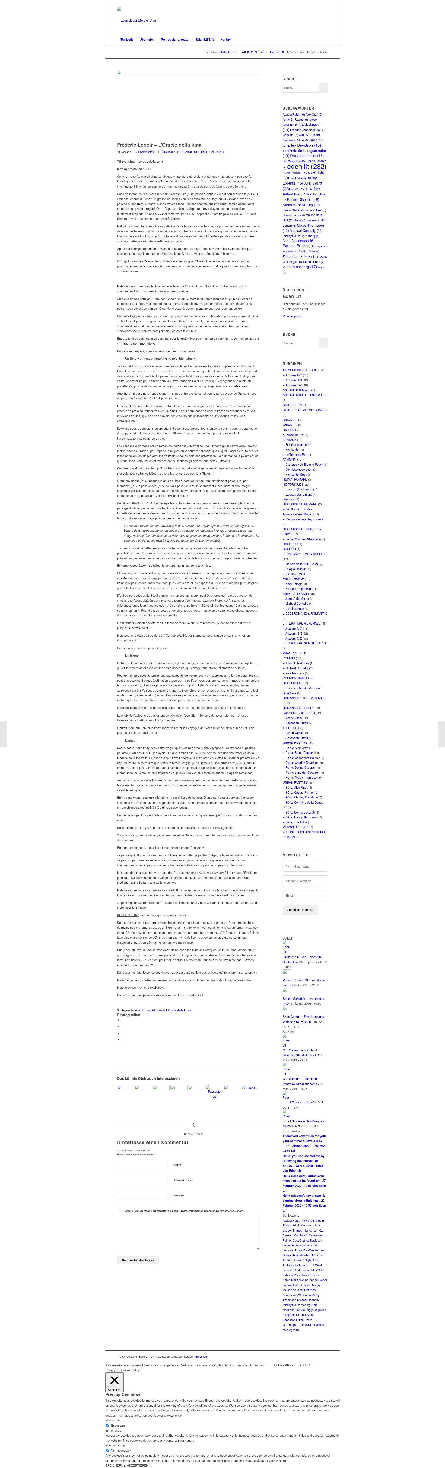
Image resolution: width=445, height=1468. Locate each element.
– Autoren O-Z (292, 385)
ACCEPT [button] (305, 1365)
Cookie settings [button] (283, 1365)
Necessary (118, 1425)
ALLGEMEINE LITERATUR (301, 370)
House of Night (302, 1260)
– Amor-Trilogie (292, 584)
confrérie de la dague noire (300, 1245)
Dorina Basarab (293, 1255)
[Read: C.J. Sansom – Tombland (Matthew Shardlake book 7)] (287, 1045)
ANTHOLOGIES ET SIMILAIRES (305, 395)
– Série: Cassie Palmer (298, 792)
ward (296, 1330)
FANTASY (289, 439)
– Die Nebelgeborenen (297, 469)
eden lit (139, 1010)
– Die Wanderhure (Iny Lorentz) (303, 519)
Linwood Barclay (294, 215)
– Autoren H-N (292, 380)
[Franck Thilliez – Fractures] (441, 734)
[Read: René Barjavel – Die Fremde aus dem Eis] (287, 973)
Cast (316, 139)
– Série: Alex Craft (295, 787)
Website (179, 1195)
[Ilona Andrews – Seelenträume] (196, 1094)
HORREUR (290, 544)
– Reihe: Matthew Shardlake (302, 539)
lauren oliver (315, 210)
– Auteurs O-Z (292, 638)
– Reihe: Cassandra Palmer (301, 757)
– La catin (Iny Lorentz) (298, 489)
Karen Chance (303, 199)
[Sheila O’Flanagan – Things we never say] (232, 1093)
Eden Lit (219, 152)
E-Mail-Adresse (184, 1180)
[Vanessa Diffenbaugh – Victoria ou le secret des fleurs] (179, 1093)
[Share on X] (123, 1026)
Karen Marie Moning (301, 204)
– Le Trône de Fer (294, 454)
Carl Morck (309, 134)
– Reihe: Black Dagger (298, 752)
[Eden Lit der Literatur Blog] (136, 20)
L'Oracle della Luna (178, 1010)
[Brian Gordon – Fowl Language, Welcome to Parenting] (125, 1093)
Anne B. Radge (295, 119)
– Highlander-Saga (295, 474)
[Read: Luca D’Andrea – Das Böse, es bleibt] (287, 1116)
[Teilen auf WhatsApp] (123, 1033)
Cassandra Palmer (295, 140)
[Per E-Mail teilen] (123, 1039)
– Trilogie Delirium (295, 568)
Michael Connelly (306, 230)
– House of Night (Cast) (298, 588)
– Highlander (291, 449)
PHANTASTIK (292, 653)
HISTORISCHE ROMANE (300, 504)
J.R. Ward (316, 1265)
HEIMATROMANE (295, 479)
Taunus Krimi (313, 261)
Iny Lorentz (300, 180)
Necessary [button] (112, 1420)
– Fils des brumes (295, 444)
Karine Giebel (294, 210)
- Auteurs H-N (168, 152)
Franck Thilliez (292, 172)
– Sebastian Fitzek (295, 722)
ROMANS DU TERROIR (299, 708)
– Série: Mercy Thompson (300, 817)
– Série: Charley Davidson (300, 797)
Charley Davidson (302, 145)
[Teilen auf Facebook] (123, 1020)
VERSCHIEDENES (296, 827)
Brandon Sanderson (305, 130)
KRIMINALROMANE (296, 593)
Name (178, 1164)
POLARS (289, 658)
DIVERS (288, 430)
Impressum (201, 1356)
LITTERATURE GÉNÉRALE (192, 152)
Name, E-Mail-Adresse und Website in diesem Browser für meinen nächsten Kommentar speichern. (184, 1211)
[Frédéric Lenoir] (188, 104)
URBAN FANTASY (295, 742)
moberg (312, 235)
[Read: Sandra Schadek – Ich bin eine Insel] (287, 991)
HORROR (289, 549)
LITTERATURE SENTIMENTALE (305, 643)
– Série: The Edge (295, 822)
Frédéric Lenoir (155, 1010)
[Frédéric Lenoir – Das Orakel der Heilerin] (3, 734)
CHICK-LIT (290, 420)
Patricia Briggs (299, 245)
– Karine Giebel (293, 718)
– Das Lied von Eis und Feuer (303, 464)
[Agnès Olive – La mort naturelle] (161, 1093)
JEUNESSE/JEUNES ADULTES (305, 554)
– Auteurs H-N (292, 633)
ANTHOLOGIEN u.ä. (296, 390)
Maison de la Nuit (294, 1290)
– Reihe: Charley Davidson (300, 762)
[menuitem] (127, 39)
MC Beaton (304, 1295)
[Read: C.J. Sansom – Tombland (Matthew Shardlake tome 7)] (287, 1074)
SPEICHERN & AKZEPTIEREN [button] (126, 1465)
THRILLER (290, 728)
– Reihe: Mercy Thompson (300, 777)
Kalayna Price (291, 1275)
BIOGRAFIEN (292, 404)
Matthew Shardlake (306, 220)
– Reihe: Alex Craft (295, 747)
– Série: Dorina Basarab (299, 812)
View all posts (292, 316)
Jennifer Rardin (301, 189)
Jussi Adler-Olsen (302, 191)
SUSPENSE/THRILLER (299, 712)
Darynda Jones (307, 155)
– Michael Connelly (295, 603)
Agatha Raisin (294, 114)
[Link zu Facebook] (324, 3)
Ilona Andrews (299, 178)
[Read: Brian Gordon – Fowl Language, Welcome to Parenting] (287, 1009)
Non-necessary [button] (115, 1445)
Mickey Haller (293, 236)
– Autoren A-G (292, 375)
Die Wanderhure (313, 1250)
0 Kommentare (146, 152)
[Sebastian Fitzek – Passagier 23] (214, 1093)
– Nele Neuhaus (293, 608)
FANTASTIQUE (293, 434)
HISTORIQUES (293, 484)
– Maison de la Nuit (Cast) (300, 564)
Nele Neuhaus (299, 240)
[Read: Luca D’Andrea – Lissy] (287, 1097)
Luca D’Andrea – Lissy (298, 1102)
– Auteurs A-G (292, 628)
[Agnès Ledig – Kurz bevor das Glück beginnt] (250, 1093)
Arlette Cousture (302, 1225)
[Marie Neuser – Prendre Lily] (143, 1093)
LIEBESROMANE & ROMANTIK (305, 613)
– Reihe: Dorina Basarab (299, 767)
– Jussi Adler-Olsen (296, 598)
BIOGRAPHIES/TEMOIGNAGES (305, 410)
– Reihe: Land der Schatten (301, 772)
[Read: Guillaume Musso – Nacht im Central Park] (287, 952)
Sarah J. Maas (309, 251)
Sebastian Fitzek (300, 256)
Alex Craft (314, 114)
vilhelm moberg (300, 266)
